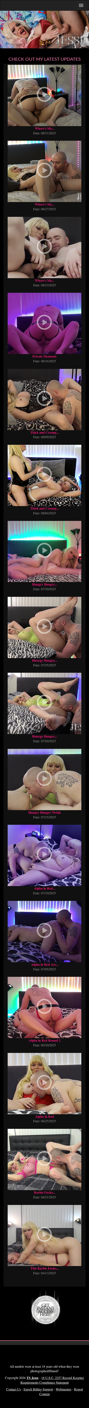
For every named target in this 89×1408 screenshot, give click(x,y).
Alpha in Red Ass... (44, 964)
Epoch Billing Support (38, 1389)
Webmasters (63, 1389)
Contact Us (13, 1389)
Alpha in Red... (44, 888)
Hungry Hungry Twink (44, 812)
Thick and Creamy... (44, 432)
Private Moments (44, 356)
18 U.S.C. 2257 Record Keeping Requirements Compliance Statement (52, 1380)
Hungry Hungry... (44, 584)
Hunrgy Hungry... (44, 660)
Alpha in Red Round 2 (44, 1040)
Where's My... (44, 128)
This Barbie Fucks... (44, 1268)
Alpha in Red (44, 1116)
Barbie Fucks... (44, 1192)
